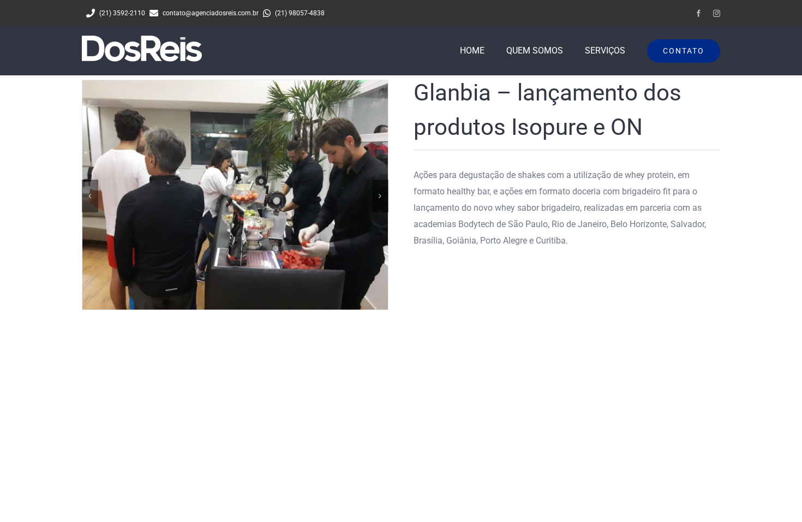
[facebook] (698, 13)
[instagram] (716, 13)
